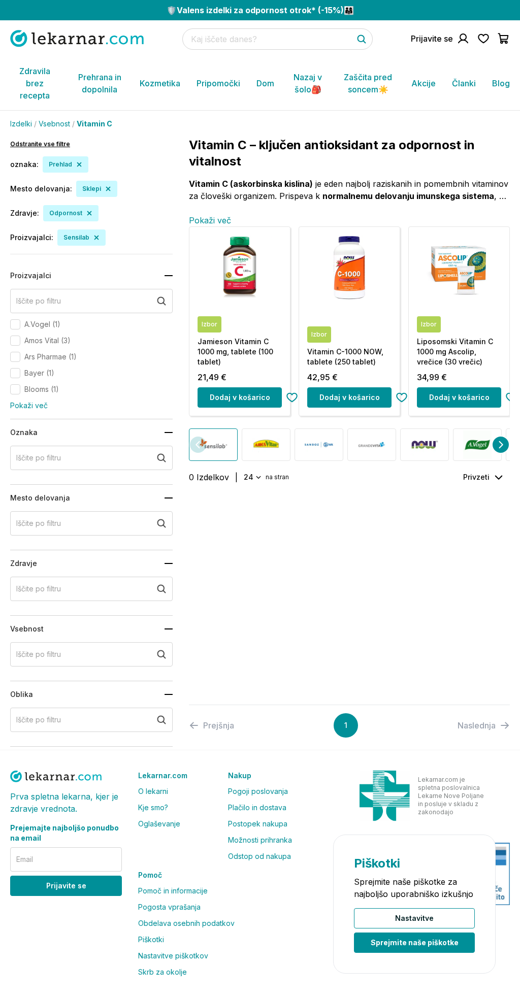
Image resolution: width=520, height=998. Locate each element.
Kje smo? (153, 807)
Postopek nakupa (257, 823)
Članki (464, 83)
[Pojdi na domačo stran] (77, 38)
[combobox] (252, 477)
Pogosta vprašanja (169, 907)
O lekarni (153, 791)
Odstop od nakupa (259, 856)
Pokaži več (29, 405)
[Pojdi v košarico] (504, 38)
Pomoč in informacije (173, 890)
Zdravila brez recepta (34, 83)
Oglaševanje (159, 823)
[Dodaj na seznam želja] (292, 397)
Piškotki (151, 939)
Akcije (423, 83)
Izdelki (21, 123)
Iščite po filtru (38, 300)
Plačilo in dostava (257, 807)
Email (24, 859)
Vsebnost (54, 123)
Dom (265, 83)
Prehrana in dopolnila (99, 83)
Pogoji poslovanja (258, 791)
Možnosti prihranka (260, 840)
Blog (501, 83)
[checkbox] (15, 324)
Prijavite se (66, 885)
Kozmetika (160, 83)
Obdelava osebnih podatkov (186, 923)
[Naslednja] (501, 445)
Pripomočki (218, 83)
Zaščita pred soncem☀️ (368, 83)
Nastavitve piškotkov (173, 955)
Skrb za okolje (162, 972)
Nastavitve (414, 918)
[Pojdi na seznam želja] (483, 38)
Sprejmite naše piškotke (415, 942)
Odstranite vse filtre (40, 144)
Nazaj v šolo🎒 (308, 83)
